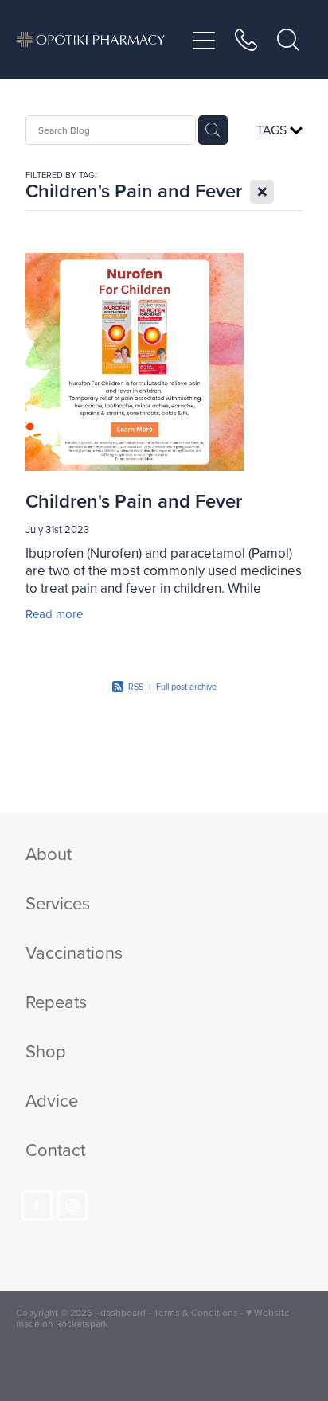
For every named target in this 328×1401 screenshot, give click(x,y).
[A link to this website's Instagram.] (72, 1205)
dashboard (123, 1312)
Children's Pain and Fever (133, 501)
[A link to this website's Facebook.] (37, 1205)
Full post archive (186, 686)
